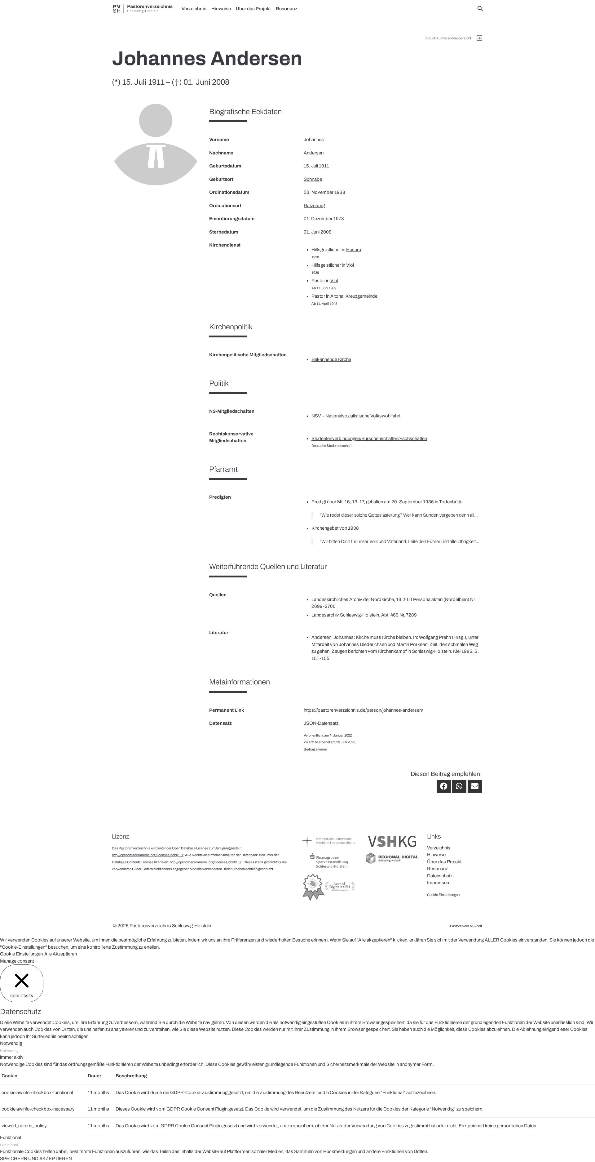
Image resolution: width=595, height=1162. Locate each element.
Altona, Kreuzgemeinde (353, 296)
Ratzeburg (314, 205)
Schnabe (313, 179)
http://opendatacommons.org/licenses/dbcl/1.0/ (205, 862)
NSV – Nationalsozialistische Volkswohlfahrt (355, 415)
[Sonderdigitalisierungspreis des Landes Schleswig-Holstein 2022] (329, 900)
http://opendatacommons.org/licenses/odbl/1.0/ (147, 855)
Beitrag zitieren (315, 749)
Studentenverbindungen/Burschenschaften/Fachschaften (369, 438)
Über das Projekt (253, 8)
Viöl (350, 265)
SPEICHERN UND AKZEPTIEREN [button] (36, 1158)
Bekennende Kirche (331, 359)
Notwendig (9, 1050)
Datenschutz (439, 875)
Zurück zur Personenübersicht (448, 38)
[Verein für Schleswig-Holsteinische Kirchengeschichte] (392, 848)
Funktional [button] (10, 1137)
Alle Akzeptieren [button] (60, 953)
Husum (353, 249)
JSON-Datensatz (321, 723)
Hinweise (221, 8)
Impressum (439, 882)
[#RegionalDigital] (392, 863)
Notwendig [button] (11, 1043)
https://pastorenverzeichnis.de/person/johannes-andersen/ (363, 710)
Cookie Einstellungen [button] (21, 953)
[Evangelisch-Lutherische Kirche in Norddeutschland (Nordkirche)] (329, 848)
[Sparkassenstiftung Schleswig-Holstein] (329, 868)
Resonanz (287, 8)
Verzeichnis (194, 8)
